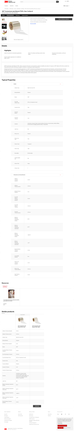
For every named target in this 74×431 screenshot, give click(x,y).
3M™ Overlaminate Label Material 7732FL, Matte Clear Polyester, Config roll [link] (36, 327)
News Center (20, 414)
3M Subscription (20, 415)
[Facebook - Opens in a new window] (65, 414)
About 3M (5, 414)
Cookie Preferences (20, 428)
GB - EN (66, 1)
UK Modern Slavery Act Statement (34, 417)
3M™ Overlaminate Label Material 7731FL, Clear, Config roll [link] (22, 327)
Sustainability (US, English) (8, 420)
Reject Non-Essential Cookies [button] (62, 425)
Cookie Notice (60, 423)
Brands (17, 5)
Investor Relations (6, 417)
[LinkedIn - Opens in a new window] (58, 414)
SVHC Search (31, 415)
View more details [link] (33, 23)
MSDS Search (31, 414)
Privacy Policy (15, 428)
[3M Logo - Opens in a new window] (10, 2)
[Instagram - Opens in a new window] (69, 414)
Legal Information (10, 428)
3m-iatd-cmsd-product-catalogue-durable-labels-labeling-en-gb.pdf (11, 300)
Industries (11, 5)
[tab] (5, 286)
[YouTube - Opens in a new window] (61, 414)
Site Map (49, 415)
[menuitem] (3, 15)
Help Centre (49, 414)
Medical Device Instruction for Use (34, 424)
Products (6, 5)
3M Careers (6, 415)
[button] (67, 428)
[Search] (57, 2)
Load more (37, 406)
